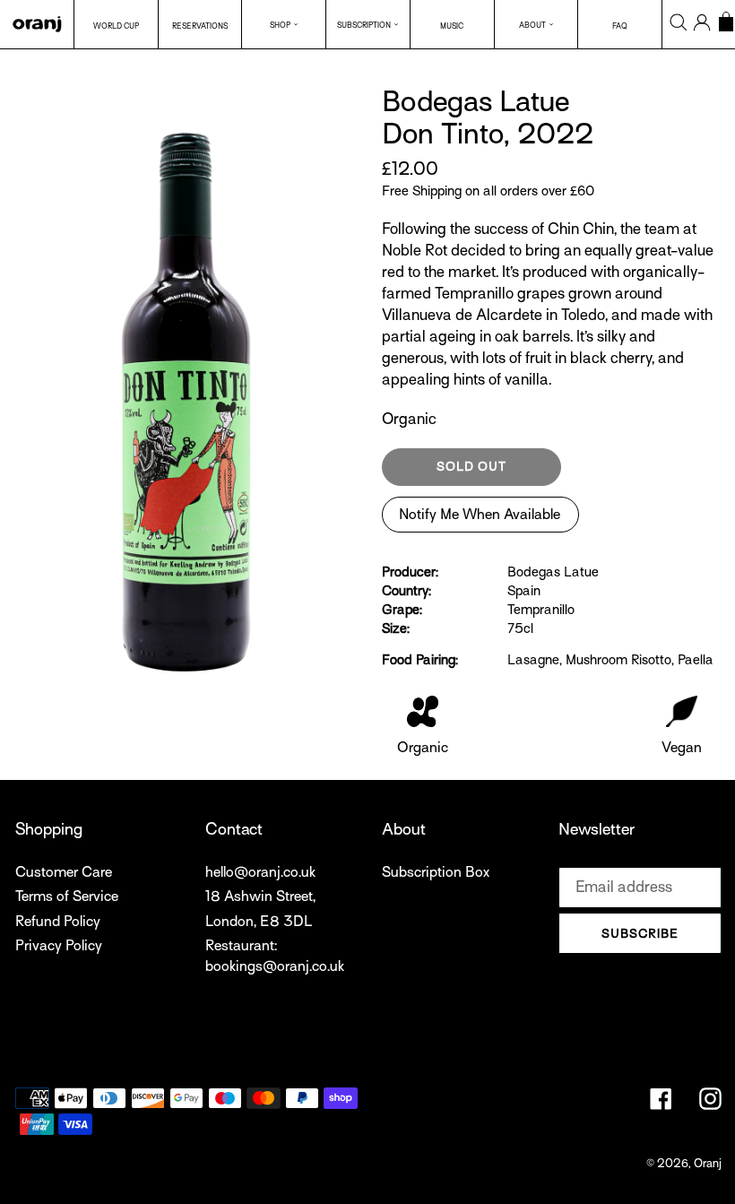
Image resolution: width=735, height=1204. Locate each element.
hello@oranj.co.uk (260, 872)
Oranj (708, 1163)
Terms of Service (66, 896)
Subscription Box (435, 872)
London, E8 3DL (258, 922)
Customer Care (63, 872)
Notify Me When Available (479, 515)
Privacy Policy (58, 946)
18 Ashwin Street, (260, 896)
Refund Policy (57, 922)
